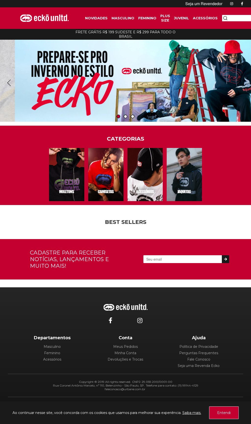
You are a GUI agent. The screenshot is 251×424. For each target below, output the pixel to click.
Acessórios (52, 359)
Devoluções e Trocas (125, 359)
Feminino (52, 353)
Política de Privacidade (198, 346)
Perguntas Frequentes (198, 353)
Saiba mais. (191, 413)
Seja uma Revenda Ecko (199, 365)
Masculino (52, 346)
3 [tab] (132, 116)
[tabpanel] (125, 79)
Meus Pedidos (125, 346)
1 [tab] (118, 116)
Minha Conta (125, 353)
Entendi (224, 413)
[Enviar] (225, 259)
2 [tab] (125, 116)
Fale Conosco (198, 359)
